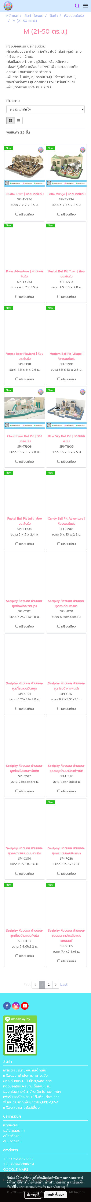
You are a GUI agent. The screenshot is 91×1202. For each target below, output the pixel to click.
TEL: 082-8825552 (18, 1159)
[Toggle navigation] (85, 6)
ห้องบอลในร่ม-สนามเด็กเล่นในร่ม (26, 1086)
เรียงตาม (14, 100)
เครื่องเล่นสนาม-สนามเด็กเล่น (24, 1070)
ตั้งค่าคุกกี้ (33, 1195)
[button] (76, 6)
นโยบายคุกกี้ (60, 1187)
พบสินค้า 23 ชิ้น (18, 132)
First (27, 984)
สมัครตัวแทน (12, 1136)
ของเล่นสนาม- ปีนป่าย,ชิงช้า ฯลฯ (27, 1081)
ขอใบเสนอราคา (14, 1130)
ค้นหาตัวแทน (12, 1141)
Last (64, 984)
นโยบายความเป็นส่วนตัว (31, 1187)
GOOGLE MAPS (15, 1169)
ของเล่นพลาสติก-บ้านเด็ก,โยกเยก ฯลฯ (32, 1091)
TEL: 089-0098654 (18, 1164)
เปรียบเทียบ (26, 215)
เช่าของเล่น (11, 1125)
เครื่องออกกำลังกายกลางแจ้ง (25, 1075)
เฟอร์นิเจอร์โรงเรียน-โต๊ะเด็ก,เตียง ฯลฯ (31, 1097)
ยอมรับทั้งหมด (55, 1195)
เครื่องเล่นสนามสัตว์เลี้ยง (21, 1107)
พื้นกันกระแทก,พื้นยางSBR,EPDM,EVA (31, 1102)
